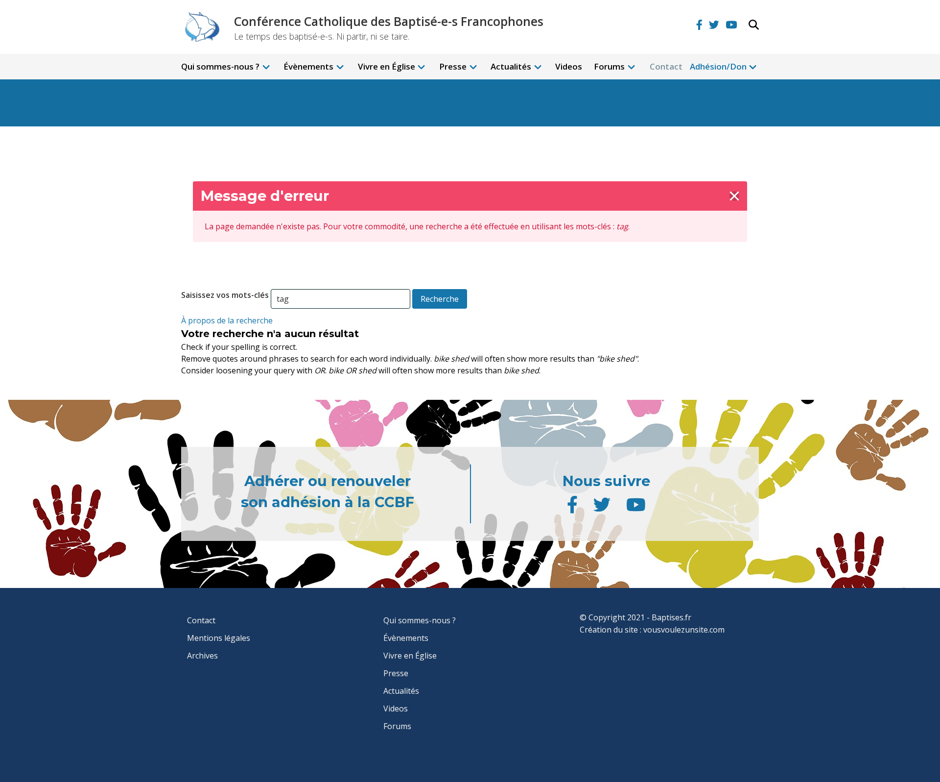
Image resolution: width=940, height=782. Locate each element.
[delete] (734, 196)
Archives (202, 655)
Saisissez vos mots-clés (225, 295)
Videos (568, 66)
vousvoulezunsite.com (684, 629)
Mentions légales (218, 638)
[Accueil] (200, 26)
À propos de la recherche (227, 320)
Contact (666, 66)
